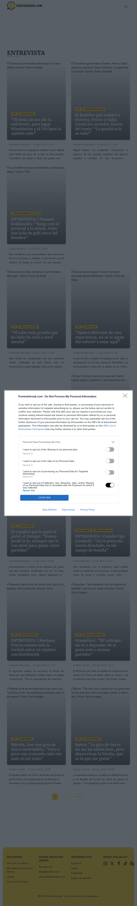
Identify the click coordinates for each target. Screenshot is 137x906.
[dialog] (68, 453)
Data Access (68, 509)
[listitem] (68, 442)
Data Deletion (49, 509)
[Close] (126, 397)
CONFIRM (44, 497)
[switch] (110, 449)
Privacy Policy (87, 509)
